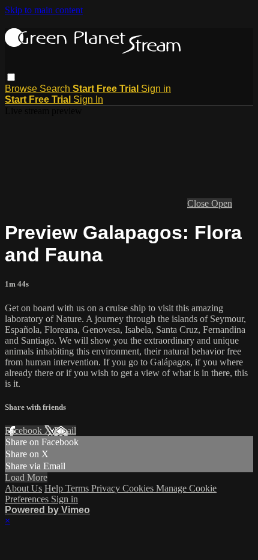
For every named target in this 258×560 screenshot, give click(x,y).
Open (221, 203)
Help (54, 488)
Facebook (24, 430)
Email (65, 430)
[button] (11, 77)
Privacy (106, 488)
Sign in (156, 89)
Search (56, 89)
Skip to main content (44, 10)
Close (199, 203)
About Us (23, 488)
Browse (22, 89)
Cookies (139, 488)
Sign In (88, 99)
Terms (78, 488)
